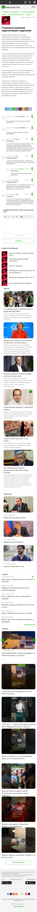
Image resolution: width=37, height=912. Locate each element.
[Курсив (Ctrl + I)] (9, 216)
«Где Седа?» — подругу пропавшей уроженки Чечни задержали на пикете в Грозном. (18, 725)
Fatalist (17, 194)
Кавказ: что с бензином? (11, 12)
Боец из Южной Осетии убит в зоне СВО (17, 613)
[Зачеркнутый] (16, 216)
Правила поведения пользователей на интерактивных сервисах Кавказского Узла (18, 900)
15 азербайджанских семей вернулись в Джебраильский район (18, 310)
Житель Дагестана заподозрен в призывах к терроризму (18, 620)
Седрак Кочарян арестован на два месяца (16, 439)
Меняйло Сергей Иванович (14, 542)
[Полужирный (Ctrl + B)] (5, 216)
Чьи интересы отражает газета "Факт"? (21, 277)
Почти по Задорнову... (16, 266)
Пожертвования (31, 879)
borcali (16, 116)
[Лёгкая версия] (10, 2)
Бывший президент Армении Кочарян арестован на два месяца (17, 374)
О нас (3, 879)
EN (6, 2)
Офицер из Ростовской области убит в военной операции (16, 589)
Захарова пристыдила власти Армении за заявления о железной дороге (18, 341)
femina (16, 156)
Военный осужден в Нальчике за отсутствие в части (18, 606)
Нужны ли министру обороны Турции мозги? (21, 254)
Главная (4, 14)
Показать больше (19, 862)
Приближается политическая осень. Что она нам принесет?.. (22, 271)
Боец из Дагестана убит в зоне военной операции (16, 597)
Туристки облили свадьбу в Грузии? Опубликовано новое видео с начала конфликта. (15, 793)
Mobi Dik (17, 139)
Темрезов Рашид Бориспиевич (15, 517)
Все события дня (29, 624)
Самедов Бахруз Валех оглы (14, 566)
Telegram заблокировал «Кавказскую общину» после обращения (15, 825)
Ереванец (28, 14)
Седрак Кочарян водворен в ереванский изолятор (18, 408)
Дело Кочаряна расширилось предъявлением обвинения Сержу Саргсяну (16, 470)
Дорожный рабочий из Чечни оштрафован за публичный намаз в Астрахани (18, 654)
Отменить (18, 241)
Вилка (16, 127)
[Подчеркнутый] (13, 216)
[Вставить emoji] (21, 216)
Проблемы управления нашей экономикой (18, 260)
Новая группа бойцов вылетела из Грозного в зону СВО (18, 580)
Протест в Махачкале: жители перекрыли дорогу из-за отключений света (17, 757)
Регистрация (18, 235)
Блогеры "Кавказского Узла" (16, 14)
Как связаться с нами (15, 879)
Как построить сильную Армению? (20, 283)
